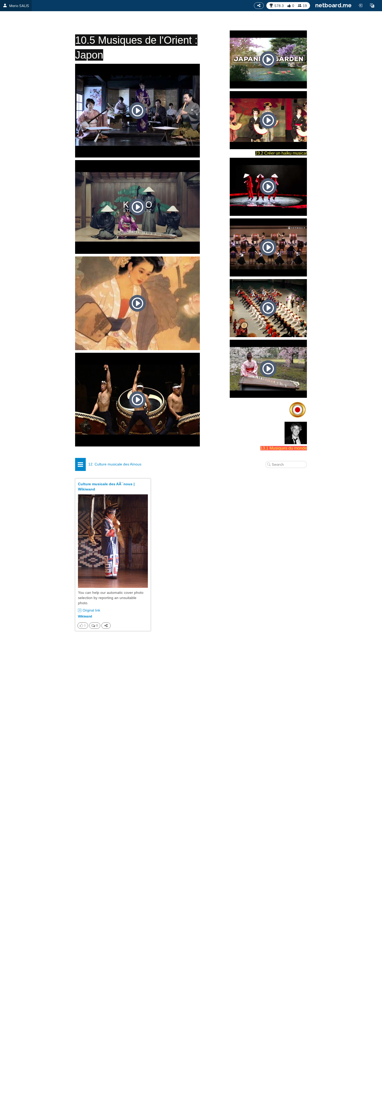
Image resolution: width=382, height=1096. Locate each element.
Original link (91, 610)
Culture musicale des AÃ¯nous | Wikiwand (106, 486)
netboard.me (333, 5)
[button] (372, 5)
